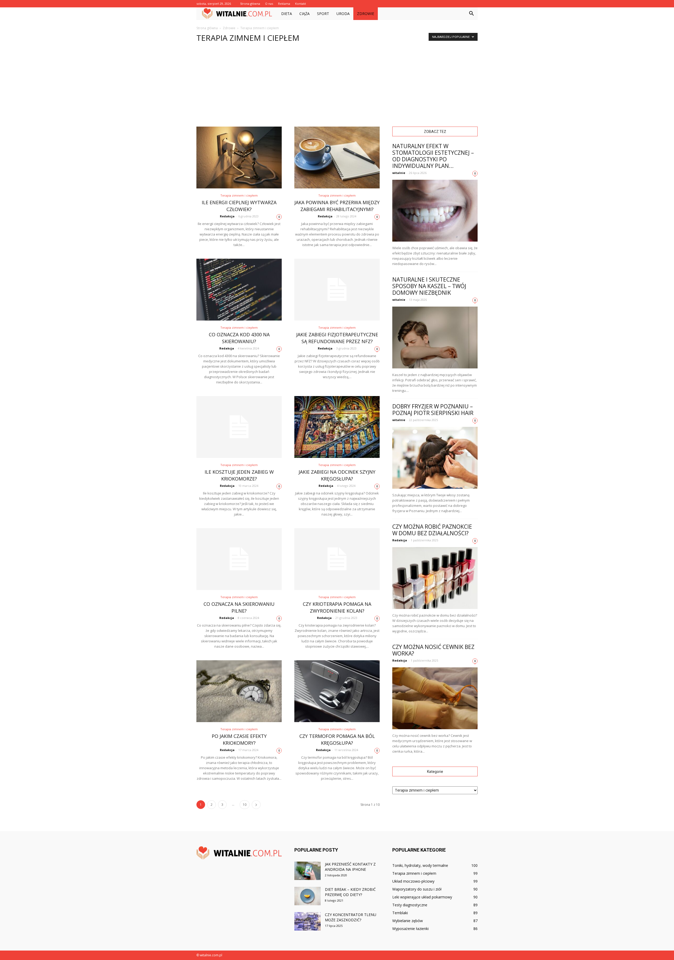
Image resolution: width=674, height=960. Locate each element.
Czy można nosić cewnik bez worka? (433, 650)
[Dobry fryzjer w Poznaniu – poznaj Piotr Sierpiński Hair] (435, 458)
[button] (471, 13)
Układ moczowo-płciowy (413, 881)
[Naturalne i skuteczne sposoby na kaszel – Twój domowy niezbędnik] (435, 337)
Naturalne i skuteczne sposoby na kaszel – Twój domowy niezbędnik (429, 286)
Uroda (343, 13)
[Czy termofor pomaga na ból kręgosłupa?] (337, 691)
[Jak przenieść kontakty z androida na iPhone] (307, 871)
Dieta (286, 13)
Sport (323, 13)
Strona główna (250, 4)
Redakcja (227, 216)
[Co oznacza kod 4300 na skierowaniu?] (239, 290)
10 (244, 804)
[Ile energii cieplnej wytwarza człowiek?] (239, 157)
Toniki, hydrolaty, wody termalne (420, 865)
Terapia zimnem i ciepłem (239, 195)
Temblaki (400, 912)
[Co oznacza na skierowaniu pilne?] (239, 559)
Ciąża (304, 13)
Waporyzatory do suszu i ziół (417, 889)
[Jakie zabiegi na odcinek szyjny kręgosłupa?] (337, 427)
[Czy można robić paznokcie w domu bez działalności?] (435, 578)
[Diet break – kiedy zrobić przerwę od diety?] (307, 896)
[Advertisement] (337, 87)
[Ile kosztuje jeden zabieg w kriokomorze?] (239, 427)
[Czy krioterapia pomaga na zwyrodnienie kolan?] (337, 559)
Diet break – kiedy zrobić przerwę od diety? (350, 892)
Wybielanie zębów (407, 920)
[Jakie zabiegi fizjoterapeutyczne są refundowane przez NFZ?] (337, 290)
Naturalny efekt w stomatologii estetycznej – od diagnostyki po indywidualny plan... (433, 155)
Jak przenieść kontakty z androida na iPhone (350, 867)
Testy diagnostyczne (409, 904)
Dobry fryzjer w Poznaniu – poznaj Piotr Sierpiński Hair (432, 410)
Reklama (284, 4)
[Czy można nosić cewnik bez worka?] (435, 698)
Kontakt (300, 4)
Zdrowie (365, 13)
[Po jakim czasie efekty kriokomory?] (239, 691)
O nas (269, 4)
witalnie (398, 173)
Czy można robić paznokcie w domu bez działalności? (432, 530)
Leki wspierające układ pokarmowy (422, 896)
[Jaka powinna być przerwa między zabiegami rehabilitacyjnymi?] (337, 157)
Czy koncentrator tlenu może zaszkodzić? (350, 917)
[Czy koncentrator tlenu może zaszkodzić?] (307, 921)
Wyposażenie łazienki (410, 928)
